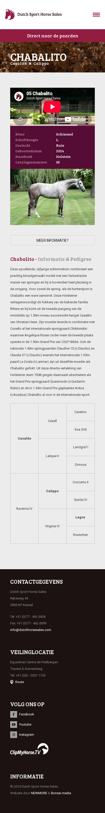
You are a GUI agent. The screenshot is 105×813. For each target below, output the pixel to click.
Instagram (26, 734)
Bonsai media (61, 793)
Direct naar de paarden (52, 36)
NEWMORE (39, 793)
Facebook (26, 714)
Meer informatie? (52, 240)
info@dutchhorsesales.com (30, 630)
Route (19, 682)
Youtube (25, 724)
